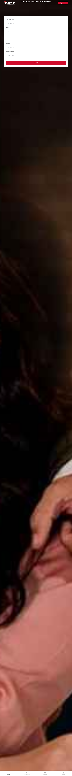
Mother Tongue (10, 51)
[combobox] (36, 23)
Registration (63, 3)
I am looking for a (10, 19)
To (6, 35)
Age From (8, 27)
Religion (8, 43)
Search (36, 62)
